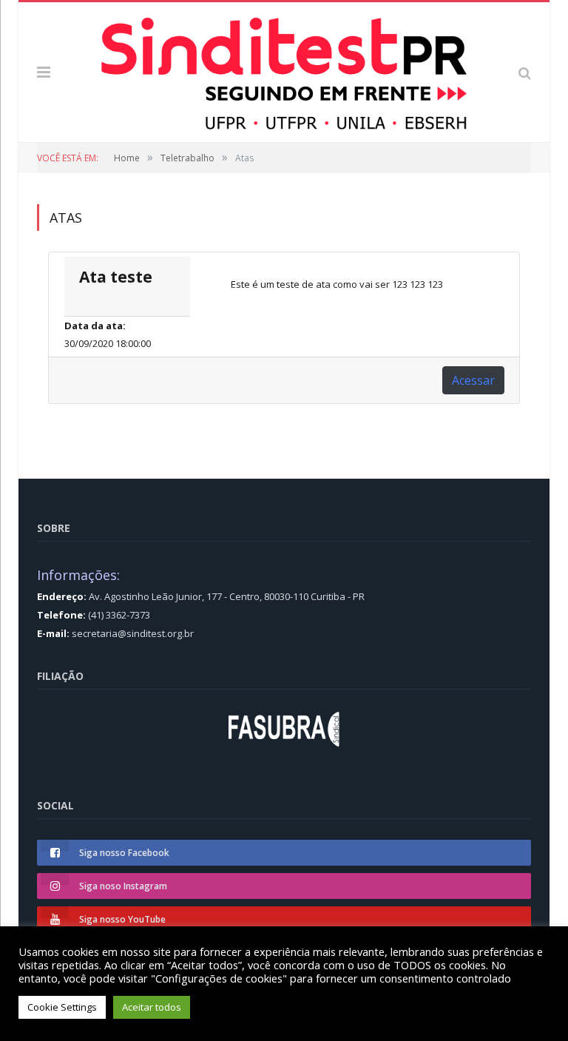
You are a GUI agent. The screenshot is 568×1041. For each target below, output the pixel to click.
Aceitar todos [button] (151, 1007)
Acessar (473, 380)
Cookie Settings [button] (62, 1007)
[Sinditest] (284, 69)
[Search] (524, 72)
